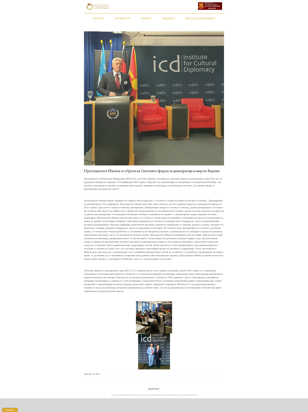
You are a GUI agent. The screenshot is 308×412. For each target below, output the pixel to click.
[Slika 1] (154, 98)
